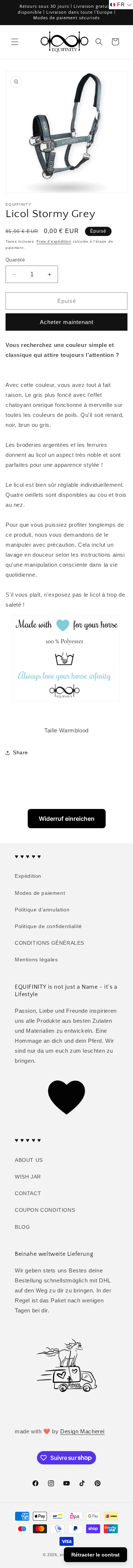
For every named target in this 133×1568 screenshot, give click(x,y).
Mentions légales (36, 959)
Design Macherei (82, 1431)
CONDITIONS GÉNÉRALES (49, 943)
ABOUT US (29, 1160)
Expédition (28, 876)
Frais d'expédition (54, 241)
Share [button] (20, 752)
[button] (15, 42)
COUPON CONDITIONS (45, 1210)
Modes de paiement (40, 893)
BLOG (22, 1227)
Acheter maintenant (66, 322)
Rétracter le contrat (95, 1555)
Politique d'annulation (42, 910)
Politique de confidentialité (48, 926)
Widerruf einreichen (67, 818)
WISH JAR (28, 1177)
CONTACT (28, 1193)
